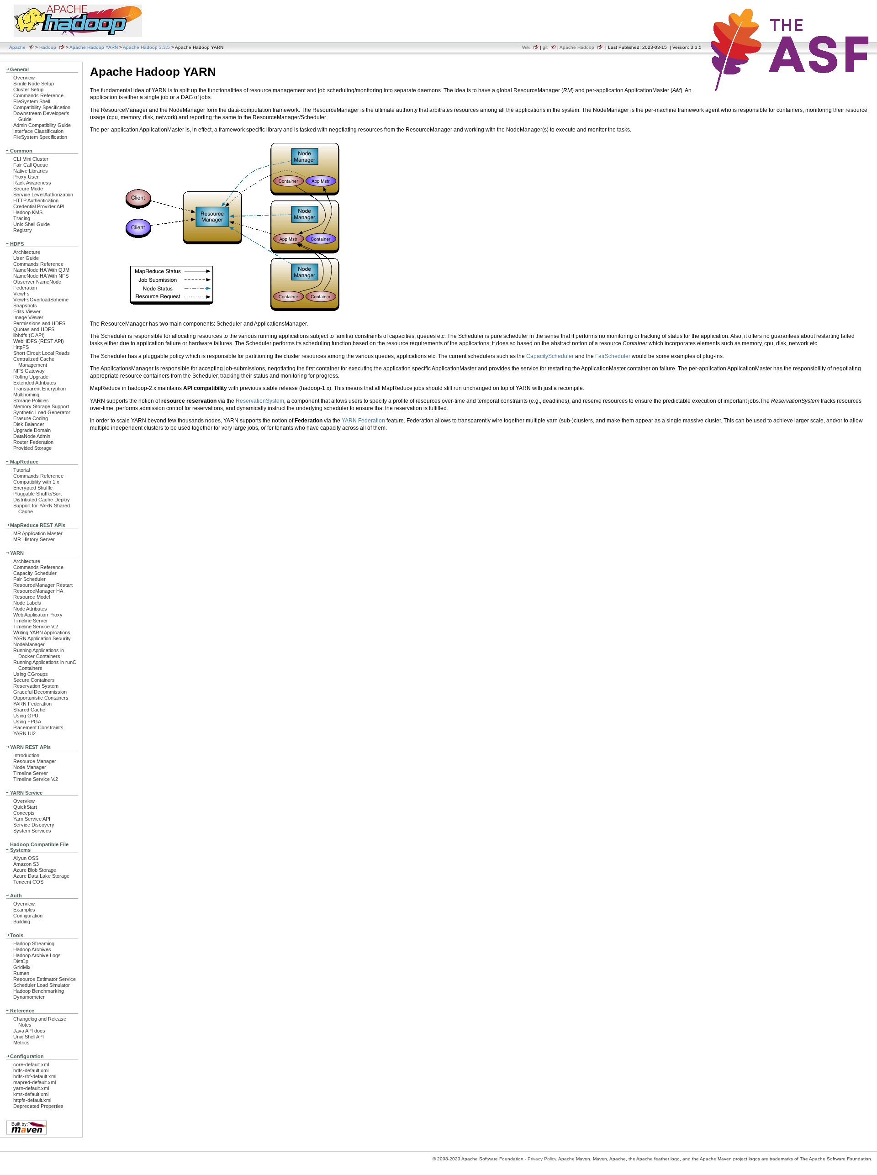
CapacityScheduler (550, 356)
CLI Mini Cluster (30, 159)
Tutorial (21, 470)
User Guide (26, 258)
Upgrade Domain (32, 430)
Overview (24, 77)
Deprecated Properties (38, 1106)
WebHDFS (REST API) (38, 341)
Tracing (21, 218)
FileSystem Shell (31, 101)
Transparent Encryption (39, 388)
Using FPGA (27, 721)
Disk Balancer (28, 424)
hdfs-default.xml (30, 1070)
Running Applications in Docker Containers (38, 653)
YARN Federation (32, 703)
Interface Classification (38, 131)
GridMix (22, 967)
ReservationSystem (260, 401)
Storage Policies (31, 400)
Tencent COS (28, 882)
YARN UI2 (24, 733)
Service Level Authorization (43, 194)
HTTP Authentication (35, 200)
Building (21, 921)
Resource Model (31, 597)
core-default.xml (31, 1064)
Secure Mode (28, 188)
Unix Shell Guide (31, 224)
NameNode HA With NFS (41, 276)
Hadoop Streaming (33, 943)
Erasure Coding (30, 418)
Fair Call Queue (30, 165)
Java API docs (29, 1030)
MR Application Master (38, 533)
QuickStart (25, 807)
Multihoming (26, 394)
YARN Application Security (42, 638)
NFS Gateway (29, 371)
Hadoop (47, 47)
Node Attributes (30, 608)
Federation (25, 287)
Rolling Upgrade (30, 376)
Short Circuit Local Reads (41, 353)
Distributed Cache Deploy (41, 499)
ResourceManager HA (38, 591)
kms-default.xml (30, 1094)
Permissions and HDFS (39, 323)
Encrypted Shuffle (33, 487)
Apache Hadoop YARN (93, 47)
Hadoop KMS (27, 212)
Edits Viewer (27, 311)
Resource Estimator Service (44, 979)
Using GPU (25, 715)
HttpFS (21, 347)
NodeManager (29, 644)
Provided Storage (32, 448)
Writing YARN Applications (41, 632)
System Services (32, 830)
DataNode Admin (31, 436)
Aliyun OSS (25, 858)
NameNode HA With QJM (41, 270)
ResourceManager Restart (43, 585)
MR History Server (34, 539)
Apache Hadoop (577, 47)
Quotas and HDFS (33, 329)
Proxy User (26, 176)
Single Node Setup (33, 83)
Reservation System (35, 686)
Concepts (24, 813)
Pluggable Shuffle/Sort (37, 493)
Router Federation (33, 442)
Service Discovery (33, 824)
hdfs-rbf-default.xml (34, 1076)
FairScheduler (612, 356)
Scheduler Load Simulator (41, 985)
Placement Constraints (38, 727)
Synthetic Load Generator (41, 412)
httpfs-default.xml (32, 1100)
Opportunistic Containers (41, 698)
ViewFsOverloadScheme (41, 299)
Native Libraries (30, 171)
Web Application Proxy (38, 614)
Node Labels (27, 603)
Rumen (21, 973)
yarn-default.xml (31, 1088)
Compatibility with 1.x (36, 482)
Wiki (526, 47)
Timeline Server (30, 620)
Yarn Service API (31, 819)
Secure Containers (34, 680)
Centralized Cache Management (33, 362)
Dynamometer (29, 997)
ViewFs (21, 293)
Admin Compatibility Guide (42, 125)
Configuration (27, 915)
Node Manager (29, 767)
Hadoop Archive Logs (37, 955)
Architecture (26, 252)
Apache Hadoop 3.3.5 (146, 47)
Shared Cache (29, 709)
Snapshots (25, 305)
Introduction (26, 755)
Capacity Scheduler (35, 573)
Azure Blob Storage (34, 870)
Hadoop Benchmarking (38, 991)
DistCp (20, 961)
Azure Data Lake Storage (41, 876)
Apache (17, 47)
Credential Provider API (38, 206)
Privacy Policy (542, 1158)
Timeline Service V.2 (35, 626)
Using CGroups (30, 674)
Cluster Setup (28, 89)
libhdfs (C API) (29, 335)
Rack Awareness (32, 182)
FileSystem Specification (40, 137)
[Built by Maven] (26, 1133)
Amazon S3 (26, 864)
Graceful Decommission (40, 692)
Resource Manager (34, 761)
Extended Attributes (34, 382)
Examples (24, 909)
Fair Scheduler (29, 579)
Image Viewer (28, 317)
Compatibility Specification (41, 107)
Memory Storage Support (41, 406)
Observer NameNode (37, 282)
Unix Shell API (28, 1036)
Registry (22, 230)
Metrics (21, 1042)
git (545, 47)
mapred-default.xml (34, 1082)
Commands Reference (38, 95)
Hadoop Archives (32, 949)
